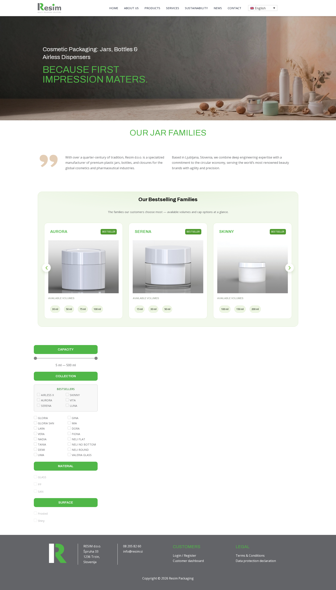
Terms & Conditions (250, 555)
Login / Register (184, 555)
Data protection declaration (256, 561)
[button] (262, 8)
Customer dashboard (188, 561)
